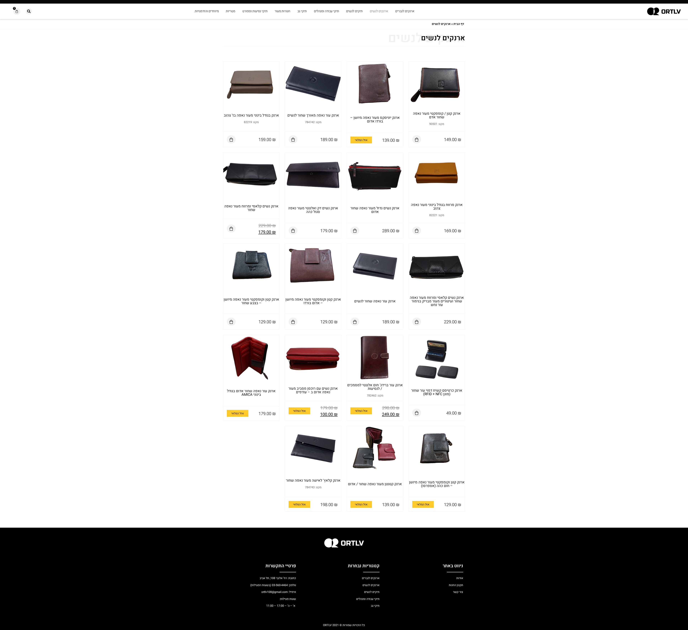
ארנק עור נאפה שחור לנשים (375, 301)
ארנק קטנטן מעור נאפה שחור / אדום (375, 484)
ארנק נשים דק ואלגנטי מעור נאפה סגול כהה (313, 210)
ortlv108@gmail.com (274, 592)
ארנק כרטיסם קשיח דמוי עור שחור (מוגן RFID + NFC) (436, 392)
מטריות (230, 11)
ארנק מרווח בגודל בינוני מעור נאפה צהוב (437, 206)
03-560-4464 (280, 585)
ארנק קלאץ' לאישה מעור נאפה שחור (313, 480)
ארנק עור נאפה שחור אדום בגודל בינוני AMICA (251, 392)
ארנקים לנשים (379, 11)
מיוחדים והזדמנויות (207, 11)
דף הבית (458, 24)
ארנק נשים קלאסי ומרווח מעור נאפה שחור (251, 208)
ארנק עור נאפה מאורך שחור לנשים (313, 115)
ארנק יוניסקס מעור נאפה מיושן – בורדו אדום (375, 119)
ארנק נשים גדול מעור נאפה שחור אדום (374, 210)
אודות (459, 578)
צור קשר (457, 592)
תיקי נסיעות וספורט (254, 11)
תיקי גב (302, 11)
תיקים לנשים (354, 11)
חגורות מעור (282, 11)
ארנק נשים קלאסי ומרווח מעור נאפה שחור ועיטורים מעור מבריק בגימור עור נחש (437, 301)
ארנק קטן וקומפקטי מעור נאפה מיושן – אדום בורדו (313, 301)
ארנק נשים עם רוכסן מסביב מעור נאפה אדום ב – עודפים (313, 390)
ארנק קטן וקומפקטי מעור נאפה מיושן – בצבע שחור (251, 301)
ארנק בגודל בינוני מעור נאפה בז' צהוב (251, 115)
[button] (29, 11)
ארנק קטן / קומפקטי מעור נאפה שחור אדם (436, 115)
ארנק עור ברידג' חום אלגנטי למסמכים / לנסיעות (375, 386)
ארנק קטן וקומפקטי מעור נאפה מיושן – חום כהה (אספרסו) (437, 484)
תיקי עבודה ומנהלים (326, 11)
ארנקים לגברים (404, 11)
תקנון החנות (455, 585)
